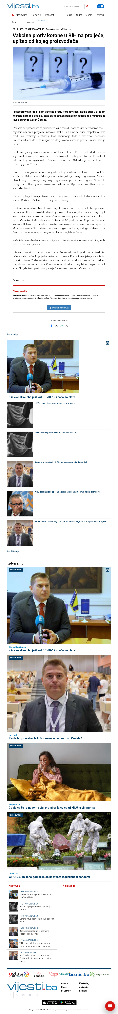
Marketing (84, 983)
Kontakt (83, 991)
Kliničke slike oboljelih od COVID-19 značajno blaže (42, 397)
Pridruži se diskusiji (60, 308)
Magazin (30, 22)
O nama (64, 983)
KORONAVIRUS (15, 570)
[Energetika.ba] (100, 974)
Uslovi (64, 987)
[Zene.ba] (39, 974)
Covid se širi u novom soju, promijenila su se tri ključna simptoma (52, 807)
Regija (69, 15)
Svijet (79, 15)
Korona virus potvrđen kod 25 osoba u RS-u (55, 433)
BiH (59, 15)
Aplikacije (83, 987)
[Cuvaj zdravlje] (59, 974)
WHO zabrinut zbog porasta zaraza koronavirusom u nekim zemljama (67, 492)
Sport (89, 15)
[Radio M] (15, 974)
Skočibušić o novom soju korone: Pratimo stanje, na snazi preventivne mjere (70, 521)
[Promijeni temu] (100, 6)
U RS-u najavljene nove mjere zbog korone (55, 403)
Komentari (17, 22)
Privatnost (66, 991)
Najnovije (36, 15)
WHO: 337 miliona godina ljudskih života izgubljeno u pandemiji (50, 877)
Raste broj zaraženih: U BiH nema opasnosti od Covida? (61, 462)
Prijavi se (41, 20)
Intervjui (100, 15)
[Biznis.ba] (79, 974)
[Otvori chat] (110, 1006)
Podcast (49, 15)
